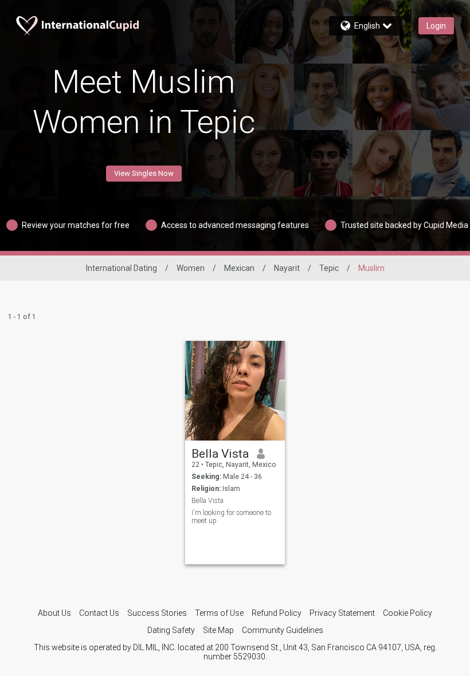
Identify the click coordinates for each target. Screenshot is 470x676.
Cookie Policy (407, 613)
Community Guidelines (282, 630)
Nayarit (287, 268)
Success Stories (157, 613)
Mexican (239, 268)
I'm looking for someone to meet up (231, 517)
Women (191, 268)
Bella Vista (220, 454)
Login (436, 25)
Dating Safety (171, 630)
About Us (54, 613)
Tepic (329, 268)
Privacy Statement (342, 613)
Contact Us (99, 613)
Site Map (218, 630)
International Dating (121, 268)
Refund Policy (276, 613)
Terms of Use (219, 613)
